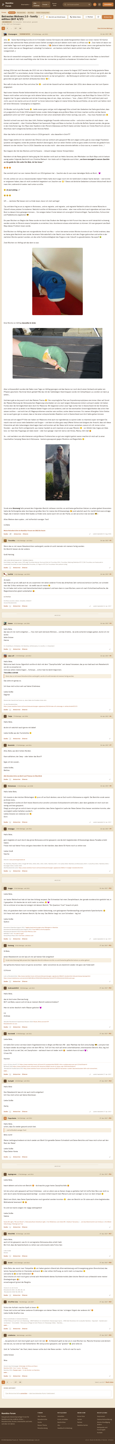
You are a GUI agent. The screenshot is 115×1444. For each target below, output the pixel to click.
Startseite (25, 5)
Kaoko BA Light (8, 1222)
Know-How (54, 4)
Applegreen (12, 1174)
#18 (110, 1262)
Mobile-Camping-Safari (42, 12)
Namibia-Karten (82, 1425)
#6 (110, 716)
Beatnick (11, 745)
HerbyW (11, 1081)
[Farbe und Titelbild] (98, 17)
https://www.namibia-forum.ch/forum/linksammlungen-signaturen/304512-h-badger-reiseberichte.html (51, 868)
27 (10, 534)
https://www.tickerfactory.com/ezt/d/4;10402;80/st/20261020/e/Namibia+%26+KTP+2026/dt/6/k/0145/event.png (39, 978)
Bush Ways (31, 12)
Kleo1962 (11, 1234)
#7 (110, 745)
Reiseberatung (43, 1428)
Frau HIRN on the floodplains (41, 929)
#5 (110, 656)
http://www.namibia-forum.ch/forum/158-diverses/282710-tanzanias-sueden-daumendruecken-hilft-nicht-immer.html (60, 1068)
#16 (110, 1174)
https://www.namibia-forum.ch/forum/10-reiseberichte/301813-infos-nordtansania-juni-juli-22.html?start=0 (53, 1064)
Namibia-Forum (10, 4)
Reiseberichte (21, 12)
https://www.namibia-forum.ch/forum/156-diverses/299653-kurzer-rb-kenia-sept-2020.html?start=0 (44, 1066)
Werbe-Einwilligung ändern (103, 1423)
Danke (6, 534)
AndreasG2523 (13, 988)
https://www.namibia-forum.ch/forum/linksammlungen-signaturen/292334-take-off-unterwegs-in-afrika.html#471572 (40, 706)
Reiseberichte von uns (10, 1023)
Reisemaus (12, 786)
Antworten (108, 17)
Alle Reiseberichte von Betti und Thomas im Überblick (23, 776)
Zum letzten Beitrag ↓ (105, 28)
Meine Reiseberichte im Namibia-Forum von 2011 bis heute (24, 530)
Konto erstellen (63, 1419)
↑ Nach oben (108, 1382)
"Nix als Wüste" (19, 1222)
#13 (110, 1033)
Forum (45, 5)
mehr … (6, 1071)
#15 (110, 1118)
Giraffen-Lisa (13, 1302)
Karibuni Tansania (72, 1222)
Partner (79, 1422)
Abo (59, 1425)
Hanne (10, 623)
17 (16, 28)
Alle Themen (36, 4)
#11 (110, 945)
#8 (110, 786)
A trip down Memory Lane (28, 931)
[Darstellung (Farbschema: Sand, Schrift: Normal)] (99, 4)
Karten (79, 1419)
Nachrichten (62, 1422)
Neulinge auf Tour (17, 1224)
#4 (110, 623)
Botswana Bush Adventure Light (35, 1222)
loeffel (10, 574)
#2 (110, 540)
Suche (40, 1422)
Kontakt (99, 1433)
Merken (89, 17)
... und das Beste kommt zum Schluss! (91, 1222)
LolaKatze (11, 1335)
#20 (110, 1335)
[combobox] (77, 4)
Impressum (101, 1416)
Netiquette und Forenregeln (102, 1428)
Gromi (10, 1263)
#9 (110, 829)
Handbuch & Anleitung (65, 1428)
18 (20, 28)
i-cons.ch (36, 1440)
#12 (110, 988)
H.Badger (11, 829)
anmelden (23, 1393)
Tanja (10, 716)
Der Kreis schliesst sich (26, 935)
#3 (110, 574)
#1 (110, 34)
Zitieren (25, 534)
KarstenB (11, 1034)
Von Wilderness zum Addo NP (56, 1222)
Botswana (12, 12)
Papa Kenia (12, 1118)
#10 (110, 888)
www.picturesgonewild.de (17, 859)
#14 (110, 1081)
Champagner (12, 34)
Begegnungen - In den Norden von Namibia (26, 1370)
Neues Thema (42, 1425)
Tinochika (11, 541)
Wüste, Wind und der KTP (41, 1021)
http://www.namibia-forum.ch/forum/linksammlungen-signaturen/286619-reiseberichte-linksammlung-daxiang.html (54, 976)
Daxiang (11, 945)
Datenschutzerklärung (104, 1419)
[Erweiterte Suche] (89, 4)
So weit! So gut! (19, 933)
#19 (110, 1302)
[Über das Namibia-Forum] (3, 4)
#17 (110, 1234)
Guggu (10, 888)
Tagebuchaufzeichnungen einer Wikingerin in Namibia (41, 927)
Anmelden (108, 4)
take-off (11, 656)
